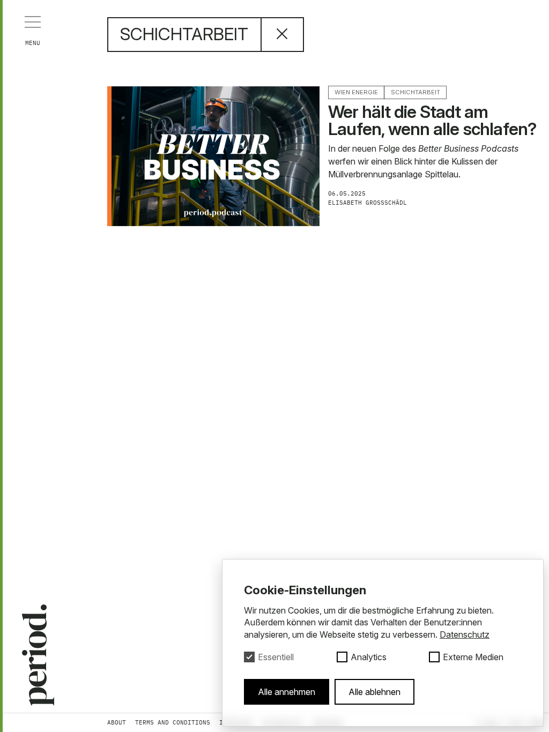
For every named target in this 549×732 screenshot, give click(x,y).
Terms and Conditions (172, 722)
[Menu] (32, 22)
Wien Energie (356, 92)
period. (34, 654)
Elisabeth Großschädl (369, 202)
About (116, 722)
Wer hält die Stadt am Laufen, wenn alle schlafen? (432, 120)
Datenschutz (464, 634)
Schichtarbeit (415, 92)
